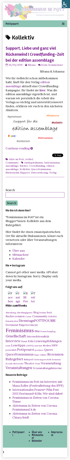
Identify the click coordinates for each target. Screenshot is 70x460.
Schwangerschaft (42, 359)
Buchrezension (15, 316)
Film (37, 331)
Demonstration (12, 321)
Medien (47, 345)
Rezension (55, 354)
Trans (37, 363)
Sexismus (56, 359)
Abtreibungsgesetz (25, 312)
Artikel (29, 159)
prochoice (39, 350)
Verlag (53, 172)
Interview (13, 341)
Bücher (24, 165)
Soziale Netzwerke (15, 363)
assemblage (12, 165)
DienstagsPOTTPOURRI (37, 321)
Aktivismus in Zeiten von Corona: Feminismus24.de (34, 408)
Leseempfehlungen (48, 341)
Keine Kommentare (52, 64)
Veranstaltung (51, 363)
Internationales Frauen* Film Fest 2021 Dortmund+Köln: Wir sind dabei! (37, 392)
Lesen (8, 345)
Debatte (52, 316)
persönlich (11, 350)
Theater (29, 363)
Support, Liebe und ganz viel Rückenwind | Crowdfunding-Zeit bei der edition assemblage (35, 54)
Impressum (57, 433)
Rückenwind (12, 172)
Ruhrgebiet (14, 359)
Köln (31, 341)
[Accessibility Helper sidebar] (66, 4)
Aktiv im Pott (16, 159)
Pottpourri (25, 350)
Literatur (38, 345)
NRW (54, 345)
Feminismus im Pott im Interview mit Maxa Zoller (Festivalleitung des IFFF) (37, 384)
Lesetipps (18, 345)
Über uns (18, 251)
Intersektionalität (38, 336)
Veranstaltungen (19, 368)
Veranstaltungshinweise (47, 368)
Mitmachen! (20, 255)
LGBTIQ (30, 345)
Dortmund (12, 325)
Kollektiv (25, 169)
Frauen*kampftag (47, 331)
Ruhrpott (29, 359)
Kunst (24, 341)
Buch (49, 312)
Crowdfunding (37, 165)
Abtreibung (11, 312)
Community (12, 162)
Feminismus (20, 330)
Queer (48, 350)
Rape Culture (40, 354)
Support (25, 172)
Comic (28, 316)
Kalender (18, 258)
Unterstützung (39, 172)
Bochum (42, 312)
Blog (36, 312)
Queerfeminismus (41, 169)
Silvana (32, 64)
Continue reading (19, 148)
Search (10, 190)
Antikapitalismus (33, 162)
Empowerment (28, 325)
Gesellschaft (16, 336)
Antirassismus (52, 162)
